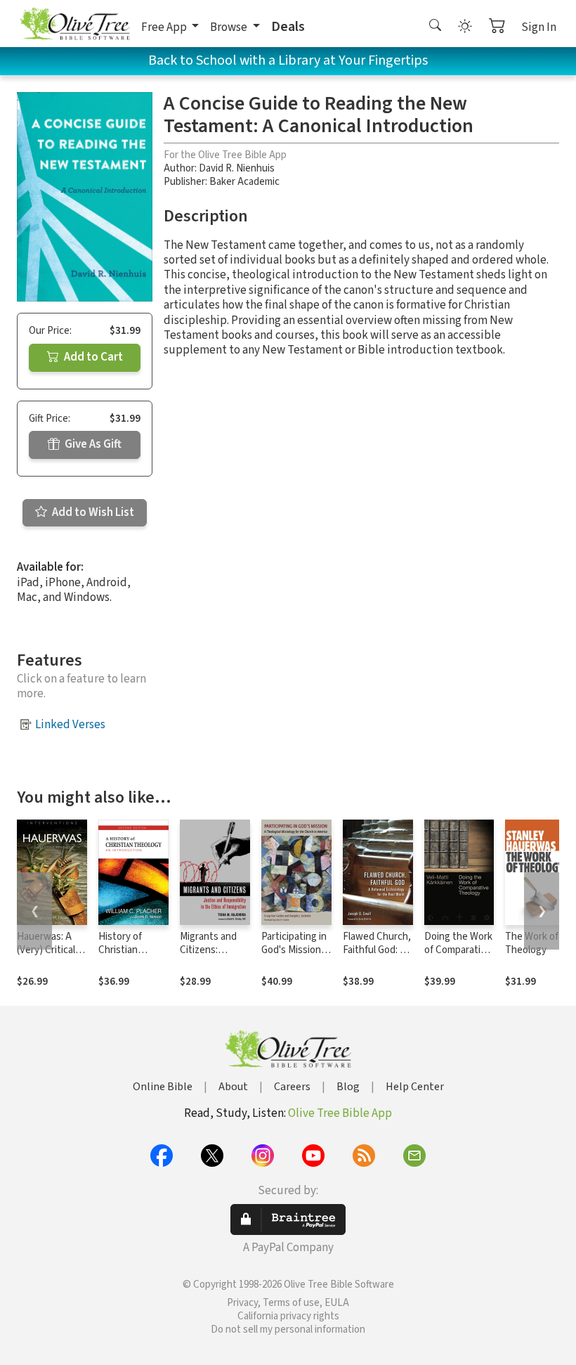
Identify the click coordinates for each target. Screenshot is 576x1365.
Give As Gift (92, 444)
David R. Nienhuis (237, 168)
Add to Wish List (92, 512)
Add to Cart (92, 357)
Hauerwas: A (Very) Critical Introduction (46, 950)
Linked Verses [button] (70, 724)
